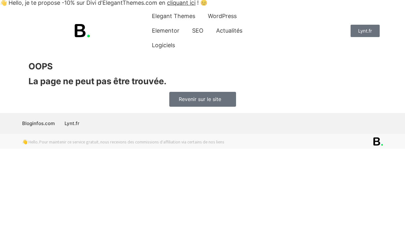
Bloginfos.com (38, 123)
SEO (197, 30)
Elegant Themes (173, 16)
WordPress (222, 16)
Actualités (229, 30)
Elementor (165, 30)
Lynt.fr (72, 123)
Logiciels (163, 45)
